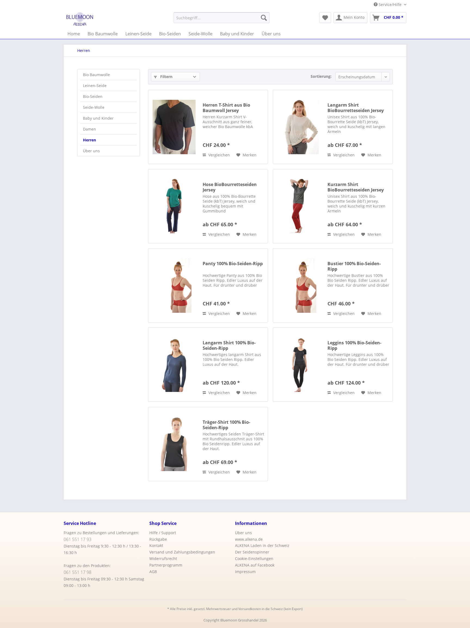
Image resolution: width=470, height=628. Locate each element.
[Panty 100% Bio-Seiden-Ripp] (174, 285)
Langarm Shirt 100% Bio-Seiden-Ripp (229, 345)
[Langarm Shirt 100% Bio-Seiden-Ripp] (174, 364)
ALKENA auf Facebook (254, 565)
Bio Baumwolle (96, 74)
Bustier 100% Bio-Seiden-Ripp (354, 266)
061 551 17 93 (77, 539)
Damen (89, 129)
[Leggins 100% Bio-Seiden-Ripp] (299, 364)
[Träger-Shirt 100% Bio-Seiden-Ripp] (174, 444)
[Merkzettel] (325, 17)
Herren (89, 140)
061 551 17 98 (77, 572)
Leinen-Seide (95, 85)
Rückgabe (158, 539)
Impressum (245, 571)
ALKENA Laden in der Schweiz (262, 545)
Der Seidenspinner (252, 552)
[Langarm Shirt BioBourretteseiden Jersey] (299, 126)
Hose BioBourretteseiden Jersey (230, 187)
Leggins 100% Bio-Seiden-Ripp (354, 345)
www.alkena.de (249, 539)
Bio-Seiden (93, 96)
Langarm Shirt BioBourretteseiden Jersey (355, 107)
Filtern (165, 76)
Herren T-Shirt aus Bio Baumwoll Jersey (226, 107)
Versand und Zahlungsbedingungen (182, 552)
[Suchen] (264, 17)
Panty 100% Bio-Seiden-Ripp (233, 264)
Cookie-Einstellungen (254, 558)
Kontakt (156, 545)
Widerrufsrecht (163, 558)
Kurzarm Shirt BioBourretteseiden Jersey (355, 187)
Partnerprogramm (165, 565)
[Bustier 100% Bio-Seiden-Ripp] (299, 285)
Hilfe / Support (162, 532)
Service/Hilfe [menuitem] (390, 4)
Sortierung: (321, 76)
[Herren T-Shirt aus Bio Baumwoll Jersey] (174, 126)
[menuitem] (222, 17)
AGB (153, 571)
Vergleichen (218, 154)
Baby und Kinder (98, 118)
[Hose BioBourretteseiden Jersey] (174, 206)
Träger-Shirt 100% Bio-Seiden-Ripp (226, 424)
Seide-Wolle (93, 107)
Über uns (91, 150)
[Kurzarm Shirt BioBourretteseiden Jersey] (299, 206)
